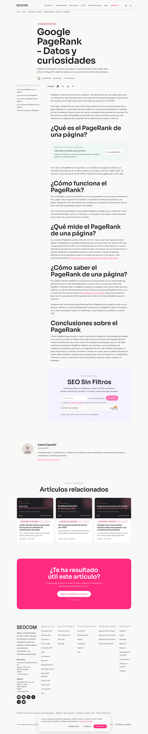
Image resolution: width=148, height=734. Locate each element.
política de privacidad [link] (75, 402)
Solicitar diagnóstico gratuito (74, 594)
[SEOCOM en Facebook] (24, 697)
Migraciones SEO (47, 665)
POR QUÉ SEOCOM (94, 5)
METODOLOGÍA (61, 5)
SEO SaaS (61, 639)
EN (131, 5)
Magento (80, 648)
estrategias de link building (93, 293)
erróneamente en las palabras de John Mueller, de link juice (93, 258)
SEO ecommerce (63, 631)
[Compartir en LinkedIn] (58, 86)
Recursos (123, 648)
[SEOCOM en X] (33, 697)
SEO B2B (61, 644)
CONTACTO (115, 5)
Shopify (80, 639)
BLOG (83, 5)
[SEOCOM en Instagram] (28, 697)
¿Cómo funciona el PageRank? (27, 95)
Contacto (123, 671)
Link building (45, 656)
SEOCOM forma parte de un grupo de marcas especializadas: (35, 713)
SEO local (44, 660)
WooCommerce (82, 635)
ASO (42, 693)
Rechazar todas (74, 726)
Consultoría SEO (46, 631)
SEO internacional (64, 635)
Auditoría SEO (46, 635)
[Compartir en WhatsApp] (68, 86)
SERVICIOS (48, 5)
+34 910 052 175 (22, 691)
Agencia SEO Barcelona (107, 639)
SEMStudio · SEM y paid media (65, 713)
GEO (42, 652)
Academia (123, 639)
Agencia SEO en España (107, 631)
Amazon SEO (45, 685)
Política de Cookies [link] (86, 721)
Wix (78, 652)
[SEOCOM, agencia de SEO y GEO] (21, 5)
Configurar (87, 726)
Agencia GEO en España (107, 635)
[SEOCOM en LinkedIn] (19, 697)
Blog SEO (123, 644)
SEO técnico (45, 639)
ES (126, 5)
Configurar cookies (123, 724)
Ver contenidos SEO (113, 152)
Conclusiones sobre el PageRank (28, 110)
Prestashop (81, 644)
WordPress (81, 631)
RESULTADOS (74, 5)
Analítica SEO (45, 680)
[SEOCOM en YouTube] (24, 702)
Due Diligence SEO (47, 669)
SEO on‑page (45, 644)
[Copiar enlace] (73, 86)
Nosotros (123, 631)
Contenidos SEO (46, 648)
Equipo (122, 635)
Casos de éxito (125, 659)
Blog (23, 12)
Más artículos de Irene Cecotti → (49, 460)
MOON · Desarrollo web (103, 713)
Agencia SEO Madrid (106, 644)
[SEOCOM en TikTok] (19, 702)
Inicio (18, 12)
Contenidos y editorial (34, 12)
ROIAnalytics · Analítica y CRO (85, 713)
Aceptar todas (100, 726)
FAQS (106, 5)
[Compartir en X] (63, 86)
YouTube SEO (45, 689)
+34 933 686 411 (22, 674)
